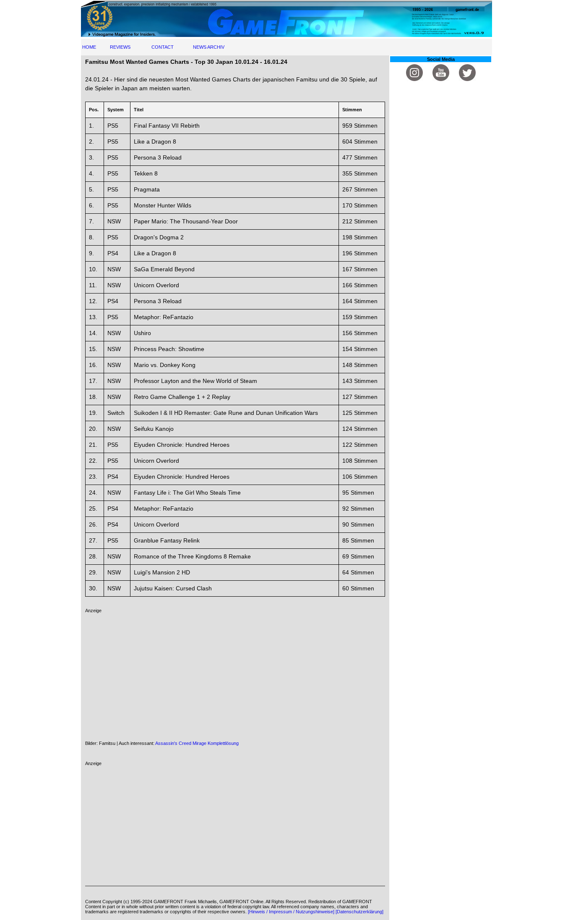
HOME (89, 47)
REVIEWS (120, 47)
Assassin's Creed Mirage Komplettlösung (197, 743)
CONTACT (162, 47)
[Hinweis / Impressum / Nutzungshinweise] (291, 911)
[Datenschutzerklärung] (359, 911)
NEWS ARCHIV (208, 47)
